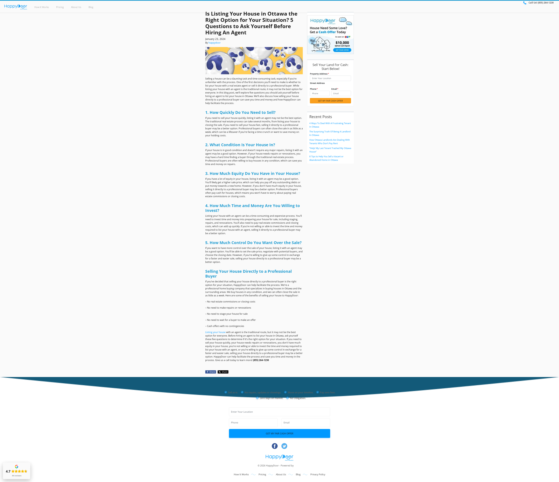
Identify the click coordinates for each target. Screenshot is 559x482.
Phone (314, 89)
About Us (76, 7)
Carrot (297, 465)
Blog (91, 7)
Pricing (60, 7)
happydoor (214, 42)
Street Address (317, 83)
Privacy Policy (317, 474)
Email (334, 89)
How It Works (41, 7)
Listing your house (215, 332)
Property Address (319, 73)
